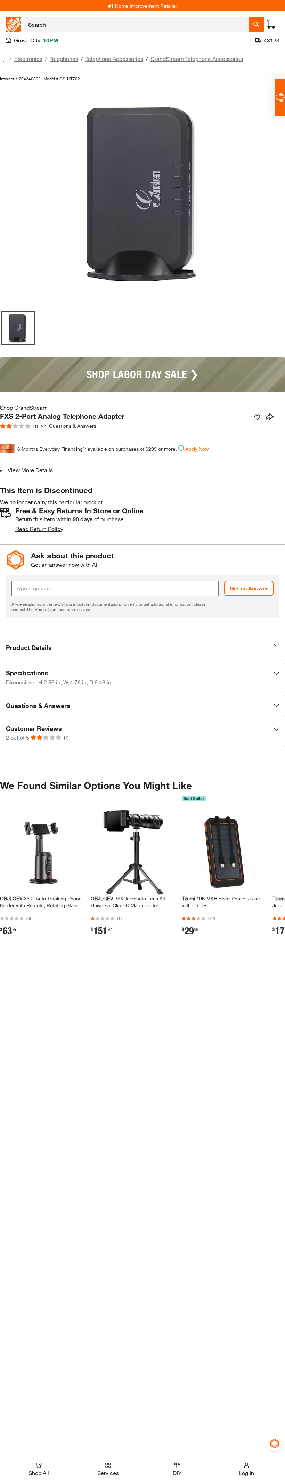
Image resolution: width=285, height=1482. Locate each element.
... (3, 60)
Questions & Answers (73, 426)
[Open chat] (280, 97)
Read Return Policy (39, 528)
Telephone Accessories (114, 58)
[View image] (18, 328)
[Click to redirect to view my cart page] (271, 24)
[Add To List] (257, 417)
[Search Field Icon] (256, 24)
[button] (142, 647)
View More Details (30, 470)
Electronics (28, 58)
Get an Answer (249, 588)
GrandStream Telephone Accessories (196, 58)
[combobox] (136, 24)
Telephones (64, 58)
